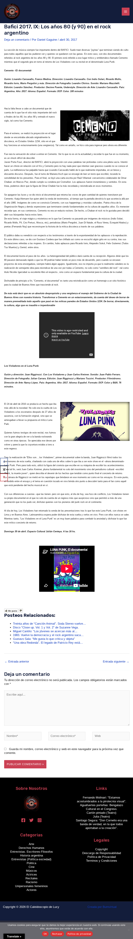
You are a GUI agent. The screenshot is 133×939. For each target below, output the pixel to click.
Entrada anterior (17, 661)
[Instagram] (39, 820)
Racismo (31, 882)
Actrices (31, 874)
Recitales (31, 878)
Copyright (101, 849)
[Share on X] (4, 469)
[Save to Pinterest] (4, 477)
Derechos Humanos (31, 848)
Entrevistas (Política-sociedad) (31, 859)
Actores (31, 890)
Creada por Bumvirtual (102, 907)
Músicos (31, 870)
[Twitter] (31, 820)
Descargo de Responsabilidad (101, 853)
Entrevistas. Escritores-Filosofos (31, 851)
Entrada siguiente (116, 661)
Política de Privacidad (101, 857)
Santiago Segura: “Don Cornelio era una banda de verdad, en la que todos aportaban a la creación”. (101, 824)
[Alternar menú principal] (126, 12)
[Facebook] (23, 820)
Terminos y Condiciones (101, 860)
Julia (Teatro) (101, 816)
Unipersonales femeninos (31, 886)
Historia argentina (31, 855)
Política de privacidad (79, 933)
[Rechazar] (128, 930)
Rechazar (57, 933)
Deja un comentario (16, 39)
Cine (31, 867)
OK (45, 933)
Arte (31, 844)
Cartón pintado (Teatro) (101, 812)
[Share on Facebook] (4, 462)
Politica (31, 863)
